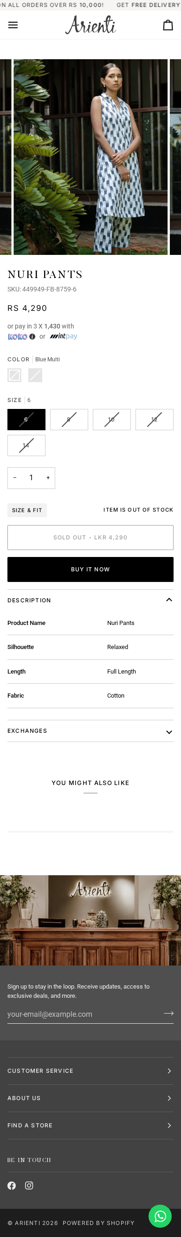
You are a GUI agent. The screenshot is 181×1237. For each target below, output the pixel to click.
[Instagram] (29, 1185)
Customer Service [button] (40, 1070)
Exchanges (27, 730)
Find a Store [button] (29, 1125)
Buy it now (90, 569)
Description (29, 600)
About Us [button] (24, 1098)
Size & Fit (27, 510)
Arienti (27, 1222)
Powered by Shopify (99, 1222)
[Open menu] (21, 25)
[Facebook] (11, 1185)
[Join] (166, 1013)
